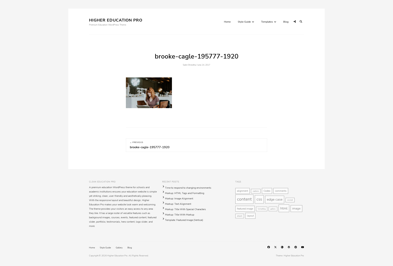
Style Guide (244, 21)
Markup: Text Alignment (178, 204)
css (259, 199)
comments (280, 191)
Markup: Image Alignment (179, 198)
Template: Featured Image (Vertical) (184, 220)
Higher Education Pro (115, 20)
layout (250, 215)
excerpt (290, 200)
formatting (262, 209)
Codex (267, 191)
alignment (242, 191)
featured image (245, 208)
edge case (274, 199)
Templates (267, 21)
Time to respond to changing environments (188, 188)
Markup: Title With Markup (179, 214)
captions (256, 191)
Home (227, 21)
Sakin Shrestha (189, 65)
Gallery (119, 247)
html (284, 208)
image (296, 208)
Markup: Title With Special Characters (185, 209)
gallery (273, 209)
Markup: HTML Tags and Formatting (184, 193)
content (244, 199)
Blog (285, 21)
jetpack (239, 216)
